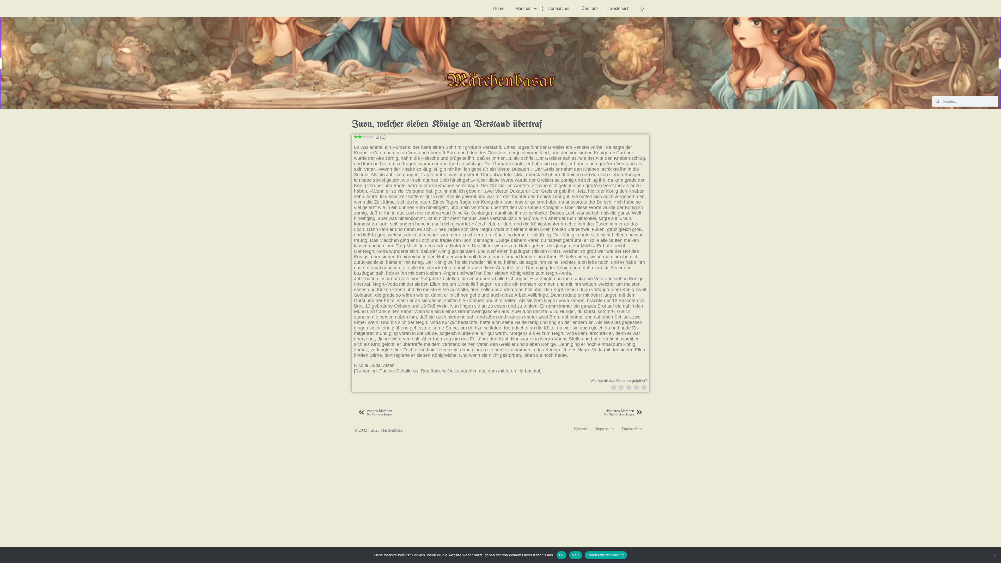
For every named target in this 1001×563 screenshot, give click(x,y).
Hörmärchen (559, 8)
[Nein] (994, 555)
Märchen (523, 8)
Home (498, 8)
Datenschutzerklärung (606, 555)
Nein (575, 555)
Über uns (590, 8)
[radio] (614, 388)
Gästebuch (619, 8)
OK (561, 555)
